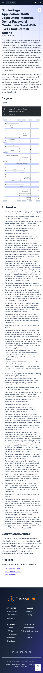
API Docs (11, 631)
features (29, 611)
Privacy (24, 664)
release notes (11, 638)
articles (29, 638)
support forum (29, 628)
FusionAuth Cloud (11, 615)
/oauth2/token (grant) (12, 569)
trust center (11, 641)
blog (29, 634)
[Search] (39, 2)
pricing (29, 615)
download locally (11, 611)
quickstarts (11, 618)
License (7, 664)
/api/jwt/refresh (10, 574)
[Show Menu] (3, 2)
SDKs (11, 628)
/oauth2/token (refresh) (13, 571)
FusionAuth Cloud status (29, 631)
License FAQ (16, 664)
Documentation (11, 634)
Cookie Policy (24, 666)
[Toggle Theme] (36, 2)
